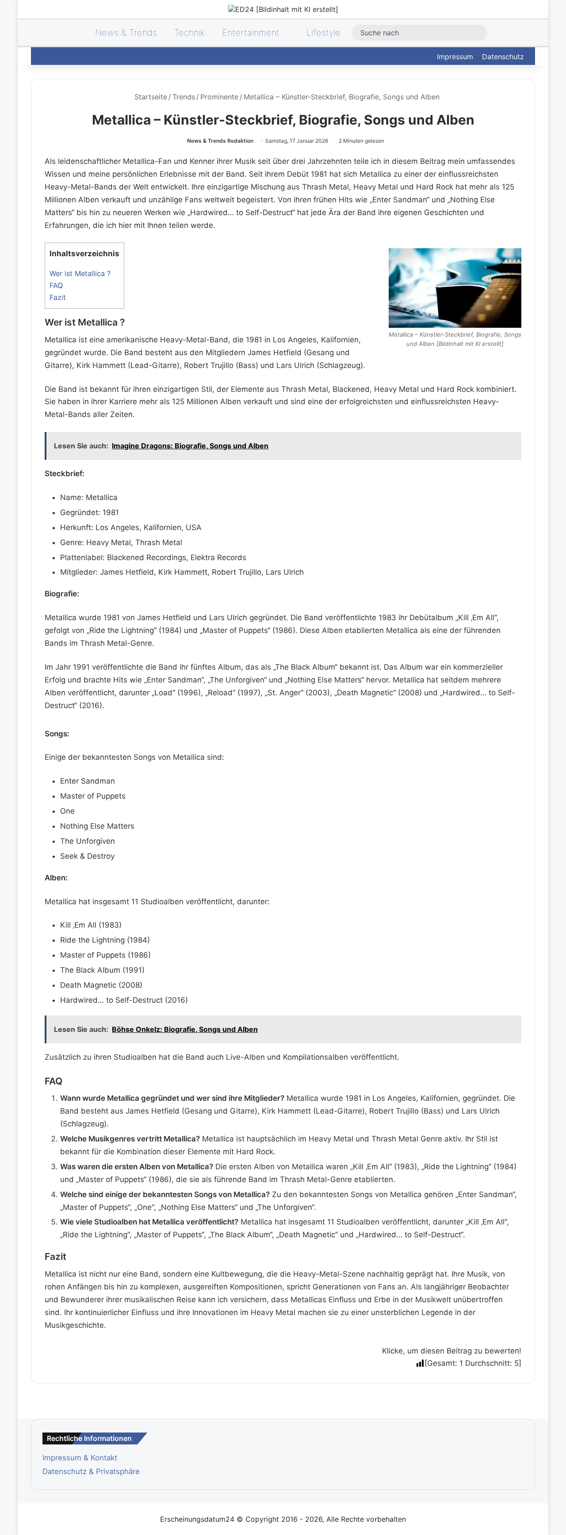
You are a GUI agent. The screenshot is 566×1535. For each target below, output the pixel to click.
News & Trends (124, 32)
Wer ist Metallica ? (80, 273)
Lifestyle (322, 32)
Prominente (219, 96)
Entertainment (250, 32)
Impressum (455, 56)
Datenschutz (503, 56)
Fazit (58, 297)
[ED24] (283, 9)
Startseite (149, 96)
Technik (189, 32)
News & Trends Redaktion (220, 140)
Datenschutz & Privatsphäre (91, 1471)
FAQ (56, 285)
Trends (183, 96)
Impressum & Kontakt (79, 1457)
